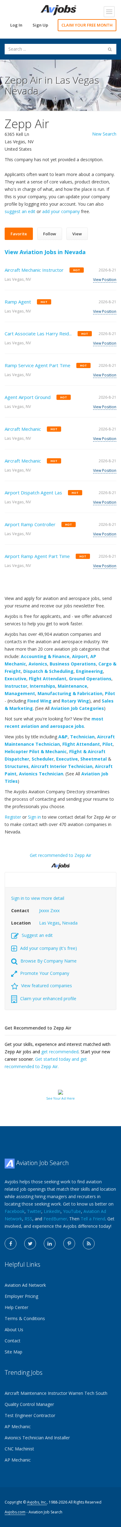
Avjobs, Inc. (37, 1502)
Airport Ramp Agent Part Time (37, 556)
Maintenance (72, 686)
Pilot (110, 693)
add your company (61, 211)
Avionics (38, 664)
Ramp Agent (18, 302)
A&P (63, 737)
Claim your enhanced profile (48, 998)
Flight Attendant (47, 679)
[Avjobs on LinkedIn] (50, 1243)
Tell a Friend (93, 1219)
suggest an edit (20, 211)
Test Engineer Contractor (30, 1415)
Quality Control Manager (29, 1404)
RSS (28, 1219)
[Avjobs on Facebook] (10, 1243)
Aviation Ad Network (25, 1285)
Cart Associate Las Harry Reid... (38, 333)
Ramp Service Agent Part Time (37, 365)
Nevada (70, 923)
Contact (12, 1341)
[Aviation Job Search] (58, 10)
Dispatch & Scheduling (48, 671)
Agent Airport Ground (28, 397)
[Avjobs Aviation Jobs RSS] (89, 1243)
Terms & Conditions (25, 1318)
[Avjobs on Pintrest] (69, 1243)
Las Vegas (49, 923)
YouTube (72, 1211)
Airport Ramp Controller (30, 524)
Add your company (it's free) (48, 948)
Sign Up (40, 25)
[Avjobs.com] (60, 863)
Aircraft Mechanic (23, 429)
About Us (14, 1329)
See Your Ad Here (60, 1098)
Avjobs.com (15, 1512)
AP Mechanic (18, 1426)
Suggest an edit (37, 935)
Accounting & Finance (45, 656)
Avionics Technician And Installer (37, 1438)
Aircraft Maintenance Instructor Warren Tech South (56, 1393)
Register (13, 817)
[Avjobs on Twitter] (30, 1243)
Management (20, 693)
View (77, 234)
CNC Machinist (19, 1449)
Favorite (19, 234)
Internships (42, 686)
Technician (82, 737)
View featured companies (46, 985)
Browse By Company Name (48, 961)
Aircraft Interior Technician (61, 766)
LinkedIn (52, 1211)
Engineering (89, 671)
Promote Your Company (44, 973)
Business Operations (73, 664)
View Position (104, 279)
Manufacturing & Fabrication (70, 693)
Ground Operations (90, 679)
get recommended (59, 1052)
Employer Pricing (21, 1296)
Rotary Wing (75, 701)
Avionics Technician (41, 774)
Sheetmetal (93, 759)
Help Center (16, 1307)
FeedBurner (55, 1219)
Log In (16, 25)
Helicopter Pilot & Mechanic (36, 751)
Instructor (16, 686)
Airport (80, 656)
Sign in (34, 817)
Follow (49, 234)
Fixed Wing (39, 701)
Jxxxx (44, 910)
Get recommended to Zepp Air (60, 855)
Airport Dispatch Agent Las (33, 492)
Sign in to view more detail (37, 898)
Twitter (34, 1211)
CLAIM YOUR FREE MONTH (87, 25)
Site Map (13, 1352)
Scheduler (43, 759)
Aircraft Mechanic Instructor (34, 270)
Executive (15, 679)
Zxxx (55, 910)
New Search (104, 134)
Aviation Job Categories (77, 708)
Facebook (15, 1211)
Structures (17, 766)
